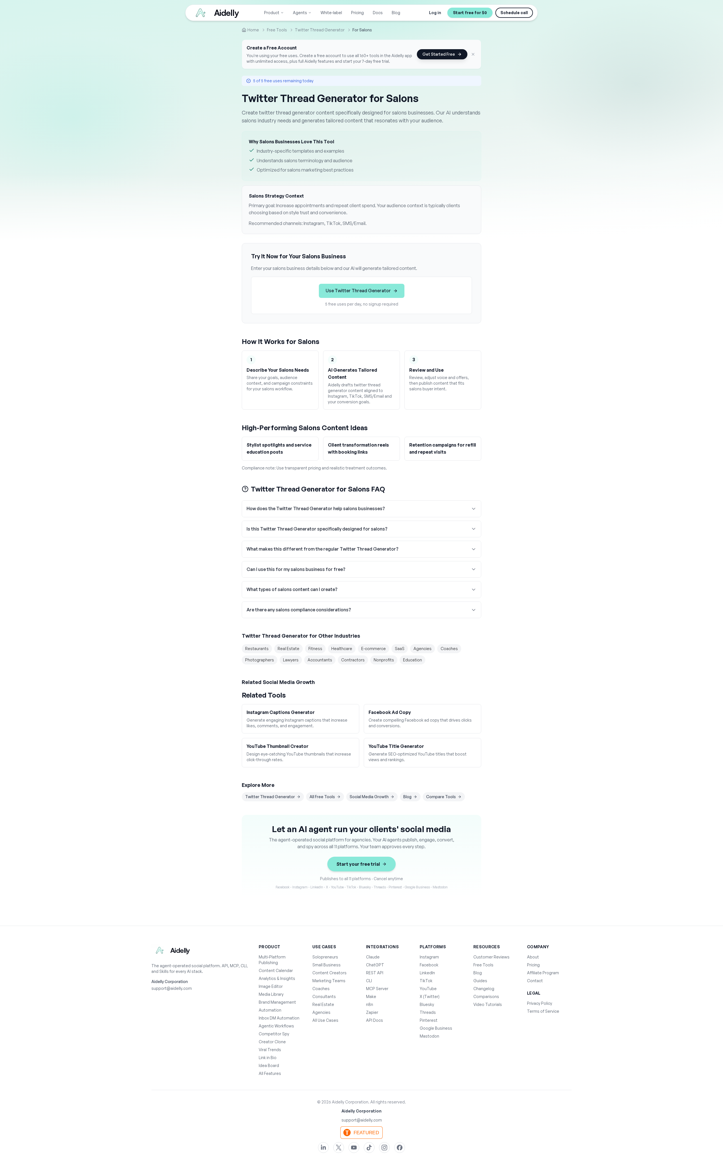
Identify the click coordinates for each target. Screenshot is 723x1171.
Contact (535, 980)
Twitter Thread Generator (270, 796)
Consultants (324, 996)
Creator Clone (272, 1041)
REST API (374, 972)
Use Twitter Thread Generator (358, 290)
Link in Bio (267, 1057)
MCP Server (377, 988)
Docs (378, 12)
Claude (373, 956)
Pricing (357, 12)
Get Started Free (439, 54)
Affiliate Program (543, 972)
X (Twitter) (429, 996)
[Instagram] (384, 1147)
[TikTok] (369, 1147)
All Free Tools (322, 796)
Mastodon (429, 1036)
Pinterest (428, 1020)
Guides (480, 980)
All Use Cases (325, 1020)
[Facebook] (399, 1147)
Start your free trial (358, 864)
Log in (435, 12)
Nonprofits (384, 659)
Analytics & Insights (277, 978)
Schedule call (514, 12)
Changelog (483, 988)
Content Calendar (276, 970)
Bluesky (427, 1004)
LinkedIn (427, 972)
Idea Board (269, 1065)
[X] (338, 1147)
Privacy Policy (539, 1003)
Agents (300, 12)
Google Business (436, 1028)
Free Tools (483, 964)
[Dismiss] (473, 54)
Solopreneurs (325, 956)
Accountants (320, 659)
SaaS (399, 648)
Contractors (353, 659)
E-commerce (373, 648)
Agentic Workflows (276, 1025)
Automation (270, 1010)
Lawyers (291, 659)
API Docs (374, 1020)
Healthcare (341, 648)
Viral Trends (270, 1049)
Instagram (429, 956)
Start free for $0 (470, 12)
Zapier (372, 1012)
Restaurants (257, 648)
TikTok (426, 980)
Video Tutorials (487, 1004)
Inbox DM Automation (279, 1018)
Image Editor (271, 986)
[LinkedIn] (323, 1147)
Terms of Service (543, 1011)
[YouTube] (354, 1147)
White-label (331, 12)
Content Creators (329, 972)
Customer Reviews (491, 956)
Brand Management (277, 1002)
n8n (369, 1004)
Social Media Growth (369, 796)
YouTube (428, 988)
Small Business (326, 964)
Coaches (449, 648)
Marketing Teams (328, 980)
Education (412, 659)
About (533, 956)
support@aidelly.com (171, 988)
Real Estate (288, 648)
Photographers (259, 659)
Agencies (422, 648)
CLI (369, 980)
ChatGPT (375, 964)
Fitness (315, 648)
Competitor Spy (274, 1033)
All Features (270, 1073)
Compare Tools (441, 796)
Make (371, 996)
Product (271, 12)
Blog (396, 12)
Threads (428, 1012)
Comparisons (486, 996)
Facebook (429, 964)
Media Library (271, 994)
